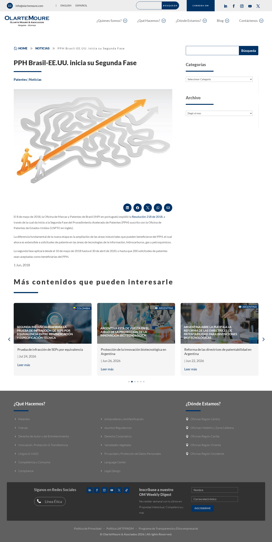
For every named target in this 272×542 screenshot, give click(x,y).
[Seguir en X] (258, 6)
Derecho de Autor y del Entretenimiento (43, 436)
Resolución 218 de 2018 (147, 216)
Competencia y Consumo (34, 462)
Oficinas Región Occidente (207, 454)
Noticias (35, 79)
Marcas (23, 428)
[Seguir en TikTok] (127, 490)
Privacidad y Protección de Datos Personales (132, 454)
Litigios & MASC (28, 454)
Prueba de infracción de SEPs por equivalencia (50, 349)
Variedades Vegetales (117, 445)
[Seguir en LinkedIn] (225, 6)
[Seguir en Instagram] (242, 6)
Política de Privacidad (87, 528)
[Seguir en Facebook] (233, 6)
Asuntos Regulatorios (118, 428)
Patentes (20, 79)
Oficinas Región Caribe (204, 436)
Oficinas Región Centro (205, 419)
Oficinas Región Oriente (205, 445)
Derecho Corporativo (118, 436)
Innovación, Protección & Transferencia (43, 445)
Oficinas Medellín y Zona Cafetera (212, 428)
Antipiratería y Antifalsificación (124, 419)
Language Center (115, 462)
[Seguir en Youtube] (250, 6)
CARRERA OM (201, 5)
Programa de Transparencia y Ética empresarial (168, 528)
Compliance (25, 471)
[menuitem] (112, 20)
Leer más (23, 365)
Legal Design (112, 471)
